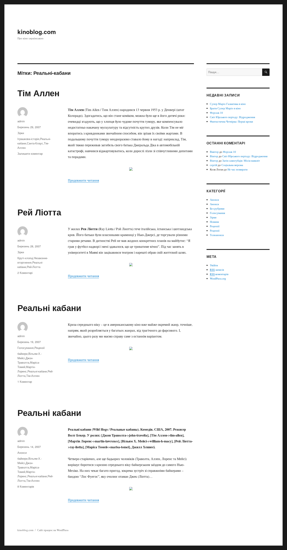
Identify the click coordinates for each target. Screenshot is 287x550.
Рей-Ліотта (33, 267)
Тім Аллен (38, 93)
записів (217, 270)
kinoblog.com (36, 31)
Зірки (20, 133)
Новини (214, 222)
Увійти (214, 265)
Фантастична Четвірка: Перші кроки (231, 121)
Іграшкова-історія (28, 139)
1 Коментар (24, 382)
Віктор (214, 156)
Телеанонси (217, 235)
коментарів (219, 274)
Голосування (25, 348)
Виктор (214, 152)
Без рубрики (217, 208)
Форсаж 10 (216, 113)
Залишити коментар (30, 154)
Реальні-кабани (37, 371)
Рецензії (39, 348)
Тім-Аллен (32, 376)
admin (21, 121)
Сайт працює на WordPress (52, 530)
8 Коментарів (25, 486)
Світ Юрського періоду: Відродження (232, 117)
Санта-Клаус (35, 143)
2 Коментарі (25, 273)
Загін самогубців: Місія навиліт (241, 160)
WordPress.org (218, 278)
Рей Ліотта (39, 212)
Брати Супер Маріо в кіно (225, 108)
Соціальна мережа (232, 165)
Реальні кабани (49, 308)
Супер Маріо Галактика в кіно (228, 104)
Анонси (22, 453)
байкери (22, 354)
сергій (213, 165)
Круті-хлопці (25, 258)
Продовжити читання (83, 180)
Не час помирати (238, 169)
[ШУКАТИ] (266, 72)
